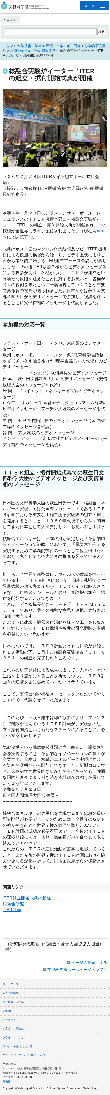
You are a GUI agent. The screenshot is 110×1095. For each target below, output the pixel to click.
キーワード (9, 1019)
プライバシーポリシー (16, 1037)
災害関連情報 (11, 992)
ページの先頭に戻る (89, 962)
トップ (8, 46)
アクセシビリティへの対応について (24, 1055)
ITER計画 (12, 909)
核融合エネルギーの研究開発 (33, 51)
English (12, 19)
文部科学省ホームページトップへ (77, 969)
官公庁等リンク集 (13, 1001)
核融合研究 (13, 904)
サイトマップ (11, 984)
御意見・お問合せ (13, 1028)
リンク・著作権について (17, 1046)
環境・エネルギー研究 (63, 46)
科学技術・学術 (29, 46)
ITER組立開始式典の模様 (27, 898)
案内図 (7, 1081)
